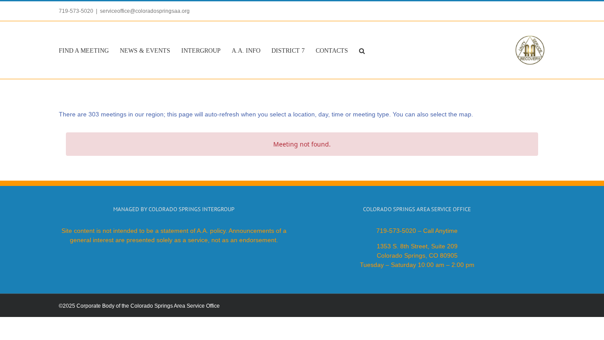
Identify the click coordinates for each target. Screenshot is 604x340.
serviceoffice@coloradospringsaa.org (145, 11)
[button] (362, 50)
